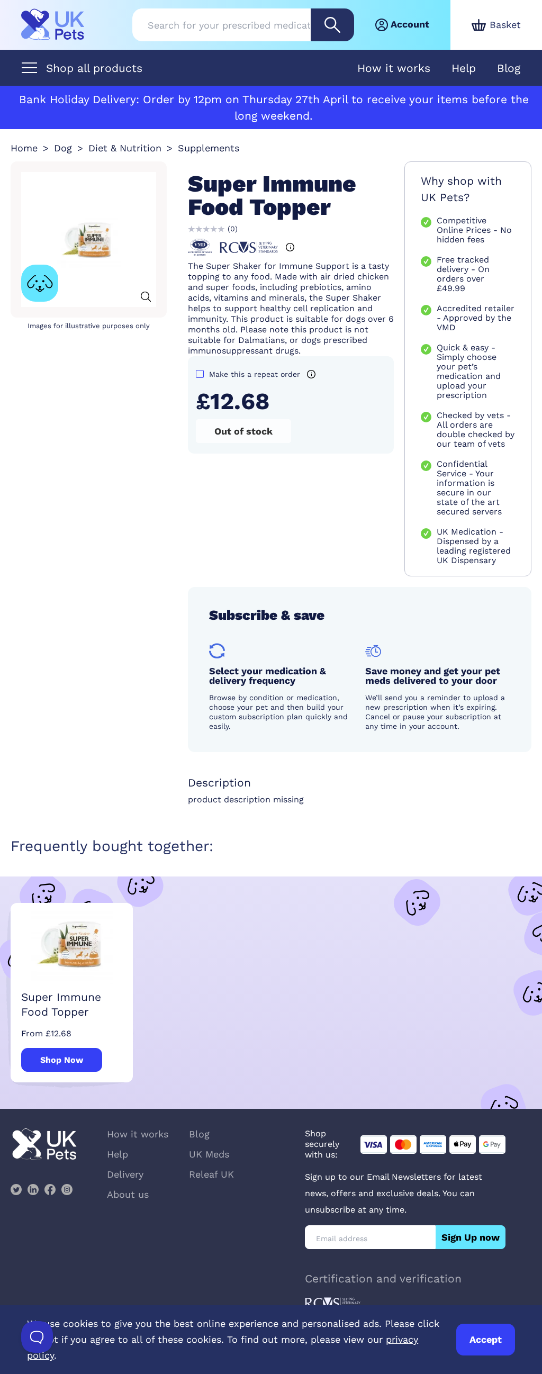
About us (128, 1194)
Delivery (125, 1174)
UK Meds (209, 1154)
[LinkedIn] (33, 1189)
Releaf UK (211, 1174)
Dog (63, 147)
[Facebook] (49, 1189)
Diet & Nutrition (124, 147)
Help (463, 68)
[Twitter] (16, 1189)
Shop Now (61, 1060)
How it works (393, 68)
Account (410, 24)
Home (24, 147)
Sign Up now (470, 1237)
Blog (508, 68)
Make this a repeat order (254, 374)
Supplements (208, 147)
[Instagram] (66, 1189)
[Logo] (53, 24)
